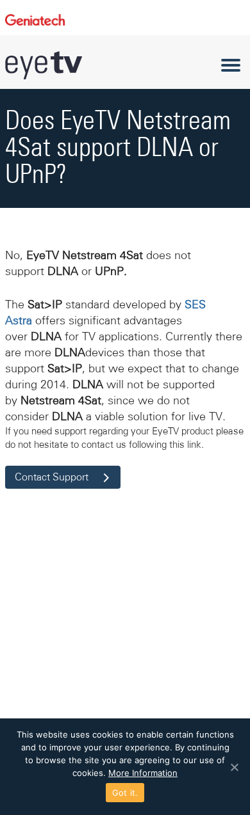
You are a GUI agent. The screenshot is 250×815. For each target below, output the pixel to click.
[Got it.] (234, 767)
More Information (143, 773)
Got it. (125, 792)
